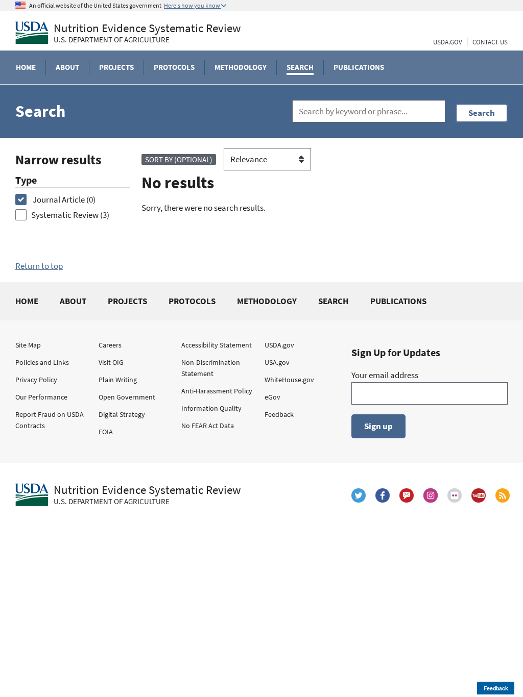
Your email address (384, 375)
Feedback (279, 414)
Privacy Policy (36, 379)
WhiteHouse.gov (289, 379)
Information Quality (211, 408)
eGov (272, 397)
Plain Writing (118, 379)
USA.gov (277, 362)
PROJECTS (127, 301)
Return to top (39, 265)
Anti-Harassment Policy (216, 390)
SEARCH (333, 301)
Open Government (127, 397)
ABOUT (73, 301)
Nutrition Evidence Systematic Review (147, 32)
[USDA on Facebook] (382, 495)
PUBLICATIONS (398, 301)
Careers (110, 345)
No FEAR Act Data (207, 425)
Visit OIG (111, 362)
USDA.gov (279, 345)
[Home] (32, 32)
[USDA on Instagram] (430, 495)
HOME (26, 301)
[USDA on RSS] (502, 495)
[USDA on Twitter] (358, 495)
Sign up (378, 426)
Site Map (28, 345)
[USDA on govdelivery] (406, 495)
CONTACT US (490, 42)
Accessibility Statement (216, 345)
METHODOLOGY (267, 301)
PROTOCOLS (192, 301)
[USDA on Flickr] (454, 495)
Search (481, 112)
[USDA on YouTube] (478, 495)
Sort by (178, 159)
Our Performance (41, 397)
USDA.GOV (447, 42)
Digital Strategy (122, 414)
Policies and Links (42, 362)
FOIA (106, 431)
